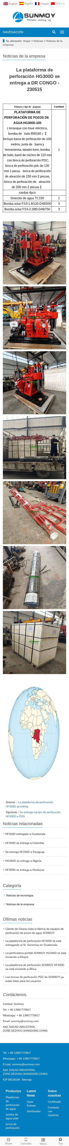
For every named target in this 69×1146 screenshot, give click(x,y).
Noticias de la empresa (20, 904)
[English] (11, 3)
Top (60, 1143)
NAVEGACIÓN (13, 32)
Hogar (26, 40)
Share (8, 1143)
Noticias (39, 40)
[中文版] (58, 3)
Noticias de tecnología (19, 895)
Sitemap (27, 1079)
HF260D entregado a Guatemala (25, 833)
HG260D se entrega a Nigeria (23, 860)
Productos (13, 1091)
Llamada (26, 1143)
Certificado (54, 1101)
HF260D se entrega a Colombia (24, 842)
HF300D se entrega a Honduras (24, 869)
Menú (43, 1143)
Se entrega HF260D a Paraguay (24, 851)
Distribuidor (34, 1111)
